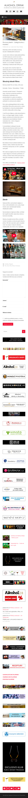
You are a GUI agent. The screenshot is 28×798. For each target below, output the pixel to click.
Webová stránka (7, 312)
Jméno (5, 300)
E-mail (5, 306)
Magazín (11, 264)
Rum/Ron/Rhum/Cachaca (13, 265)
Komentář (6, 280)
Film (6, 265)
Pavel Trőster (20, 47)
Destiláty (7, 264)
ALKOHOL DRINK (14, 5)
